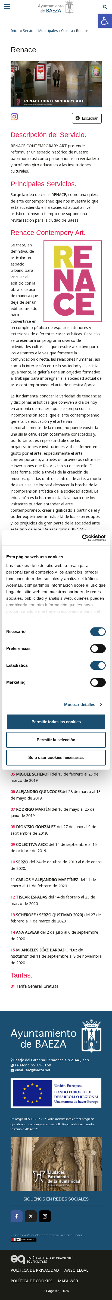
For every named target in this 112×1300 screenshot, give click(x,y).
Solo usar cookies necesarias (56, 757)
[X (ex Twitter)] (31, 1216)
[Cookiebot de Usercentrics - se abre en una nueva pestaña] (82, 537)
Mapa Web (68, 1280)
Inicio (15, 30)
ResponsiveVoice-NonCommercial (35, 1235)
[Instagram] (45, 1216)
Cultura (67, 30)
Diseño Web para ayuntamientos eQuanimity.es (50, 1259)
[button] (105, 21)
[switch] (98, 648)
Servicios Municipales (40, 30)
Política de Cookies (31, 1280)
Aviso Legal (76, 1270)
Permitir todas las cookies (56, 721)
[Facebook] (17, 1216)
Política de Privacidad (35, 1270)
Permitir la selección (56, 739)
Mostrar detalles (79, 704)
